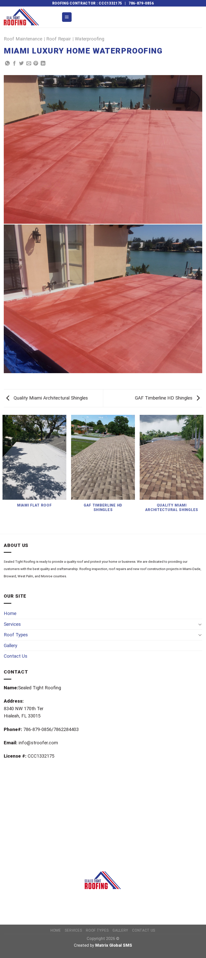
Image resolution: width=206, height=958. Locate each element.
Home (10, 613)
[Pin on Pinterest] (35, 63)
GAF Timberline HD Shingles (164, 398)
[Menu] (67, 17)
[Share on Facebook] (14, 63)
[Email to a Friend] (28, 63)
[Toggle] (200, 624)
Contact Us (15, 656)
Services (12, 624)
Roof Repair (58, 38)
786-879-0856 (141, 3)
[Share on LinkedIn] (43, 63)
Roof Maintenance (23, 38)
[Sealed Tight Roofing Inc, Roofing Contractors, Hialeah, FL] (29, 908)
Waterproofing (89, 38)
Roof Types (16, 634)
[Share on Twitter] (21, 63)
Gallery (10, 645)
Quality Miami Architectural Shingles (50, 398)
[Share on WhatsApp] (7, 63)
